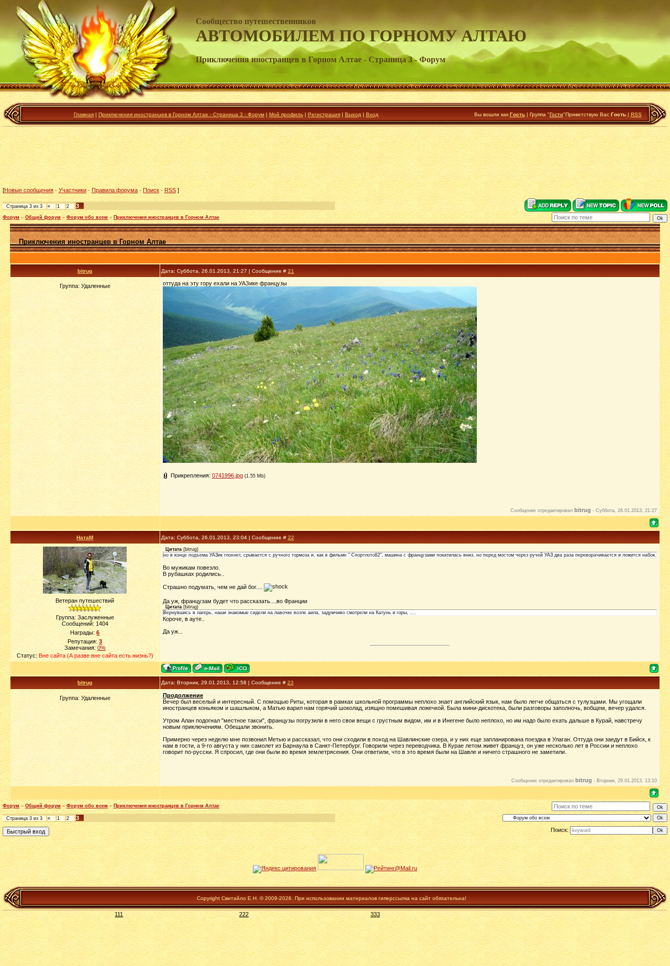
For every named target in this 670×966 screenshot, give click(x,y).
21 (291, 271)
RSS (636, 114)
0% (101, 648)
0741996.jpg (227, 475)
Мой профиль (286, 114)
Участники (72, 190)
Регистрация (324, 114)
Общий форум (43, 217)
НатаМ (84, 537)
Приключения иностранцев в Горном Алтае (166, 217)
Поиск (151, 190)
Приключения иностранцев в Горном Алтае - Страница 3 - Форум (181, 114)
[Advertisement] (335, 156)
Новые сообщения (28, 190)
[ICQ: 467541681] (237, 668)
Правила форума (115, 190)
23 (290, 682)
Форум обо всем (87, 217)
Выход (353, 114)
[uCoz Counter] (341, 868)
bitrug (84, 271)
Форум (11, 217)
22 (291, 537)
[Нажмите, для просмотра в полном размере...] (320, 461)
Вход (372, 114)
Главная (84, 114)
